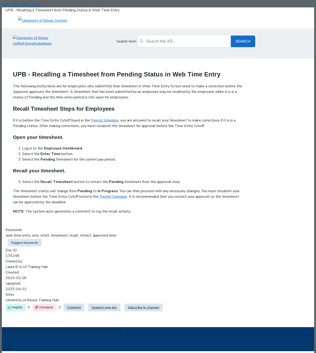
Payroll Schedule (105, 120)
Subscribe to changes (143, 307)
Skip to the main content (22, 4)
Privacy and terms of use (102, 329)
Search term (126, 41)
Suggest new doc (104, 307)
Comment (74, 307)
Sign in (7, 348)
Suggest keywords (24, 242)
